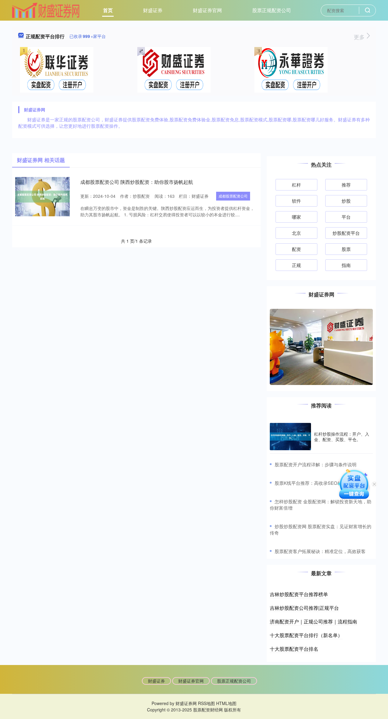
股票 (346, 249)
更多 (360, 37)
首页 (108, 10)
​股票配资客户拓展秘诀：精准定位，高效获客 (320, 551)
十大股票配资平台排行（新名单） (306, 635)
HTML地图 (226, 703)
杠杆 (296, 184)
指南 (346, 265)
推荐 (346, 184)
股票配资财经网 (208, 710)
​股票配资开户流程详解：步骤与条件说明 (315, 464)
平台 (346, 217)
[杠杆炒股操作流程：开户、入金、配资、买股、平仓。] (290, 437)
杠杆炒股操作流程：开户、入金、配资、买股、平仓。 (341, 436)
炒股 (346, 200)
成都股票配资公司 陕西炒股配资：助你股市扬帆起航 (136, 181)
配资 (296, 249)
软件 (296, 200)
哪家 (296, 217)
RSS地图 (206, 703)
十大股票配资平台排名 (294, 648)
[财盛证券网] (46, 10)
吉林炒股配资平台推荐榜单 (299, 594)
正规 (296, 265)
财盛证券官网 (207, 10)
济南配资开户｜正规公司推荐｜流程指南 (313, 621)
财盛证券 (152, 10)
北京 (296, 233)
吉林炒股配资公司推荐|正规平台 (304, 607)
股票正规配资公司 (271, 10)
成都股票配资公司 (233, 195)
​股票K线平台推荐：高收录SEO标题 (310, 483)
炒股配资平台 (346, 233)
